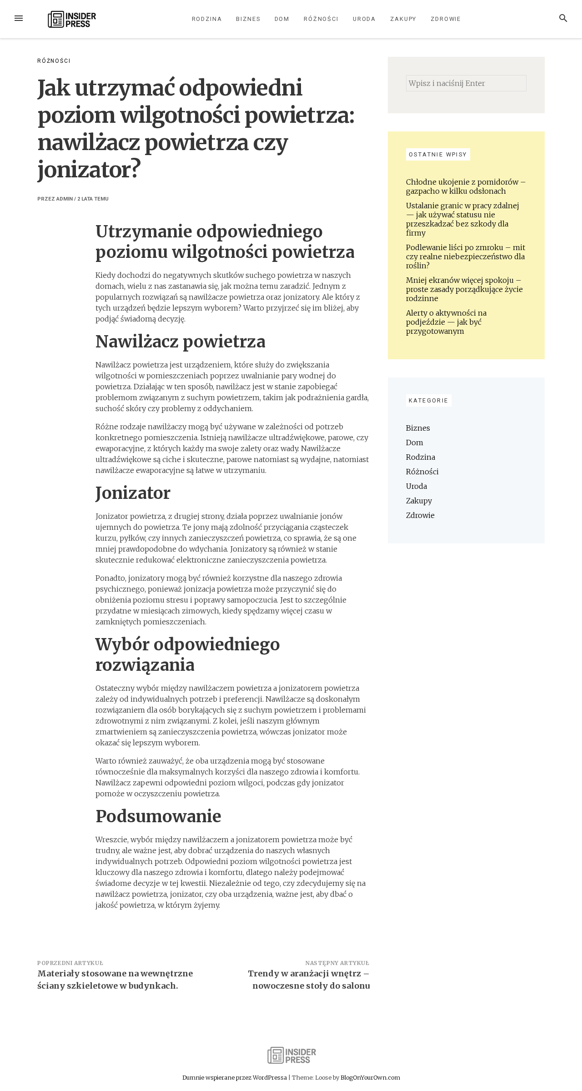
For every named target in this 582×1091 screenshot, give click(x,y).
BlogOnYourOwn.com (370, 1077)
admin (64, 199)
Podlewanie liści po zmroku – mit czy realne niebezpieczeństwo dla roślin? (465, 256)
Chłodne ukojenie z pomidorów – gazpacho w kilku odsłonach (466, 186)
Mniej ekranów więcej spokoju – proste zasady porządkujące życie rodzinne (464, 289)
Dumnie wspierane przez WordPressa (235, 1077)
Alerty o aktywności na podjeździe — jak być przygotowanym (446, 322)
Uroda (364, 18)
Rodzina (207, 18)
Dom (282, 18)
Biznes (248, 18)
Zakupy (403, 18)
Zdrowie (446, 18)
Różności (321, 18)
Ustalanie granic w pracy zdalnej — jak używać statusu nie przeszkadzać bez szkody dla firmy (462, 219)
